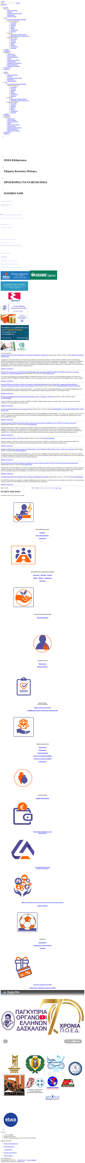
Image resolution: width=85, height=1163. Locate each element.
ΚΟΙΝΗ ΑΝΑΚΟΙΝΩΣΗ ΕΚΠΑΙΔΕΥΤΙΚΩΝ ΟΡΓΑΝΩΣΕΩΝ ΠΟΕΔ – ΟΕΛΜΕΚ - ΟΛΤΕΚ (26, 396)
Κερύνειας (13, 112)
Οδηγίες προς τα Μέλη (13, 124)
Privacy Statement (31, 1160)
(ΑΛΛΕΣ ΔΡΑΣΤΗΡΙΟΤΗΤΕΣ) (70, 409)
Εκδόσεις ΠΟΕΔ (11, 81)
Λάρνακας (13, 90)
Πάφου (12, 91)
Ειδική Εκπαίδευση (12, 129)
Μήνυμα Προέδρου (12, 75)
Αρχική (6, 72)
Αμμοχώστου (14, 94)
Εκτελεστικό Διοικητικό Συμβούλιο (16, 84)
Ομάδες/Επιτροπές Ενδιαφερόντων (20, 100)
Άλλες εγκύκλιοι (11, 120)
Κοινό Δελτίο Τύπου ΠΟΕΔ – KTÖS (11, 438)
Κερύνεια (13, 96)
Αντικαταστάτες (11, 126)
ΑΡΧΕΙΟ (6, 114)
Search (18, 3)
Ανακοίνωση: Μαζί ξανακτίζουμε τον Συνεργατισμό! (15, 409)
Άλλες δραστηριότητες (42, 535)
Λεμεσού (13, 88)
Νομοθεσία (7, 115)
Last (60, 488)
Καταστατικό (10, 79)
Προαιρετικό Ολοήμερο (13, 130)
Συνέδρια (42, 532)
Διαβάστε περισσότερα (7, 368)
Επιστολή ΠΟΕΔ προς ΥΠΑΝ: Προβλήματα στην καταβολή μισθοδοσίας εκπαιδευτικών (24, 355)
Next (56, 488)
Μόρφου (13, 93)
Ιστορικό (9, 76)
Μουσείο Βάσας (8, 1155)
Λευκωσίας (14, 87)
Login (2, 1)
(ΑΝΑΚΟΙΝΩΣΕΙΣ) (62, 385)
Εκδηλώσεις (42, 538)
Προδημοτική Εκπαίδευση (14, 127)
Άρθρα (9, 123)
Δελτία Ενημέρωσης (12, 121)
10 (54, 488)
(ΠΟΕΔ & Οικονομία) (77, 355)
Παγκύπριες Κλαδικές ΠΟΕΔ (18, 99)
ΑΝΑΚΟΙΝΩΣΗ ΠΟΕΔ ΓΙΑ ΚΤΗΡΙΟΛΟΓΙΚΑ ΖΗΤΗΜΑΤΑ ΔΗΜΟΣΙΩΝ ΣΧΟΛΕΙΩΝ (25, 477)
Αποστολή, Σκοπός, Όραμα (14, 78)
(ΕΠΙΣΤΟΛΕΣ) (5, 356)
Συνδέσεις (6, 133)
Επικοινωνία (7, 132)
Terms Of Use (21, 1160)
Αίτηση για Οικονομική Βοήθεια (42, 756)
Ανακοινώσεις (11, 118)
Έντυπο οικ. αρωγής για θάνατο (42, 758)
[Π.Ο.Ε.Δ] (4, 4)
